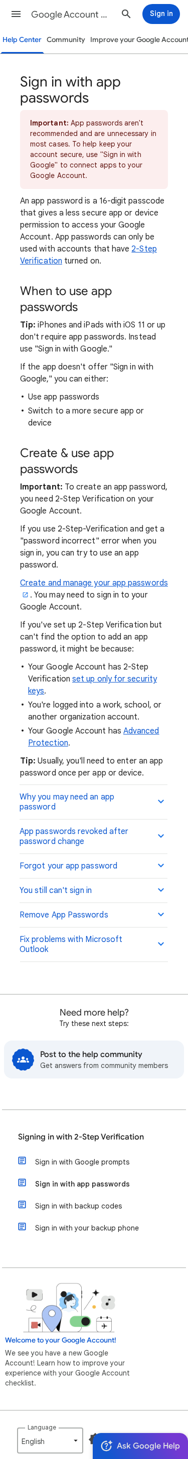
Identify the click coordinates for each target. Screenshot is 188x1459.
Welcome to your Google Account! (60, 1340)
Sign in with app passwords (82, 1184)
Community (66, 40)
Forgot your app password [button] (68, 866)
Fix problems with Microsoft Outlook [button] (71, 944)
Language (42, 1427)
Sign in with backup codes (78, 1206)
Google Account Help (72, 14)
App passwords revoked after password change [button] (74, 836)
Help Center (22, 40)
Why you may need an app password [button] (67, 802)
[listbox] (50, 1441)
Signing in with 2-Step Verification (81, 1137)
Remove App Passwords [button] (64, 915)
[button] (16, 14)
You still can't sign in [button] (56, 891)
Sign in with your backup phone (87, 1228)
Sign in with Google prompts (82, 1162)
